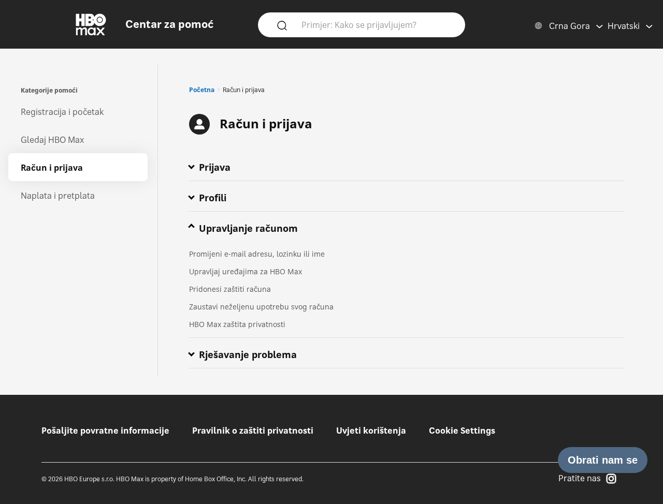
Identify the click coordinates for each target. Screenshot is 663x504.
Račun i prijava (52, 167)
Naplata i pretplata (58, 195)
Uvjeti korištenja (371, 430)
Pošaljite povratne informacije (105, 430)
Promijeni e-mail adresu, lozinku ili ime (257, 254)
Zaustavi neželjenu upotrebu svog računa (261, 307)
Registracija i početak (62, 111)
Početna (201, 89)
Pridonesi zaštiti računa (230, 289)
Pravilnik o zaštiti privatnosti (252, 430)
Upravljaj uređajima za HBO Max (245, 271)
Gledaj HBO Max (52, 139)
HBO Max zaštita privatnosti (237, 324)
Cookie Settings (462, 430)
